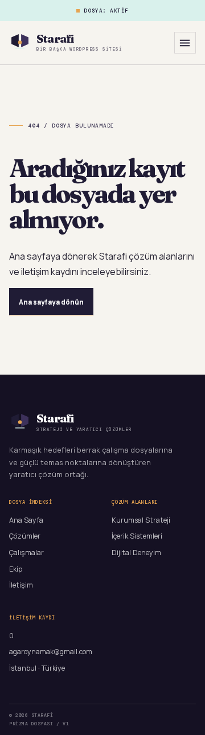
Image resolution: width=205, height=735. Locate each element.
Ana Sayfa (26, 520)
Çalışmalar (26, 552)
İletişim (21, 585)
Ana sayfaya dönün (51, 302)
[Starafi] (20, 43)
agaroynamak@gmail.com (50, 651)
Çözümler (24, 536)
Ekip (15, 569)
